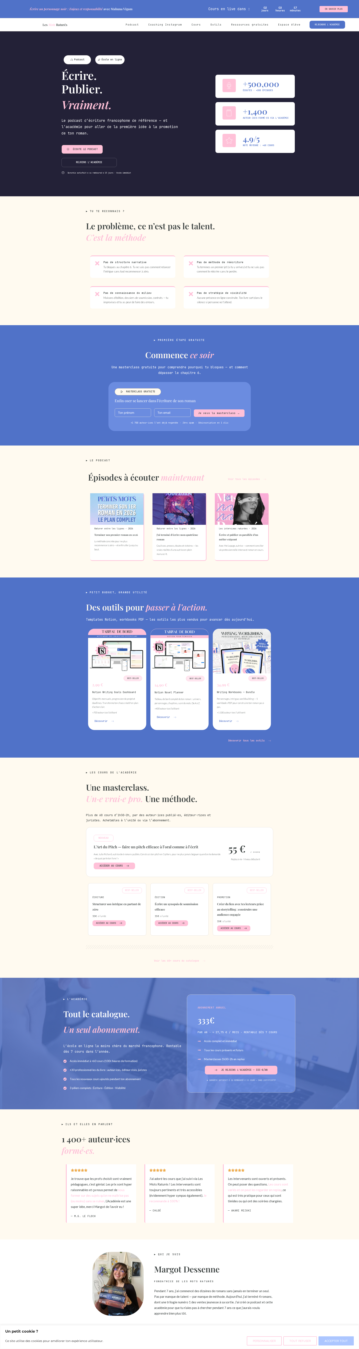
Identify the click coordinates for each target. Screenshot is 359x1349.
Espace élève (289, 24)
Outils (216, 24)
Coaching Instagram (165, 24)
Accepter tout (336, 1341)
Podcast (132, 24)
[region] (179, 1337)
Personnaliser (264, 1341)
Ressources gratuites (250, 24)
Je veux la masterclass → (219, 413)
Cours (196, 24)
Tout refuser (300, 1341)
